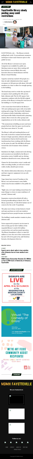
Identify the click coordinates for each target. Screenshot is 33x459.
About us (18, 447)
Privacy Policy (17, 449)
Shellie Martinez (8, 22)
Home (7, 447)
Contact (12, 447)
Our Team (25, 447)
